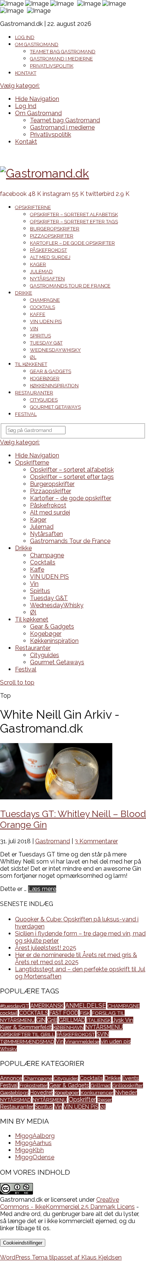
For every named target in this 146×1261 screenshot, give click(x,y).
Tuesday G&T (46, 343)
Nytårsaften (47, 278)
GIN (41, 1020)
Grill (52, 1020)
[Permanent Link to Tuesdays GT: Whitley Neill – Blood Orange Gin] (56, 797)
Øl (33, 357)
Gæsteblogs (14, 1092)
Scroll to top (17, 682)
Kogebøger (45, 378)
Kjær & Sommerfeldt (26, 1027)
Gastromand (52, 841)
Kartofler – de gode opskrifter (72, 243)
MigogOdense (34, 1157)
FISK (85, 1013)
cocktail (9, 1013)
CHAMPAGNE (123, 1006)
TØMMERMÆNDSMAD (27, 1041)
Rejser (104, 1100)
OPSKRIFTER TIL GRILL (27, 1034)
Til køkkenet (31, 364)
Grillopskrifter (127, 1085)
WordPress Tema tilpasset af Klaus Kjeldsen (61, 1257)
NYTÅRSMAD (15, 1100)
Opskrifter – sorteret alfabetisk (74, 214)
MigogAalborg (35, 1135)
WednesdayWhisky (55, 350)
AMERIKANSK (47, 1005)
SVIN (103, 1034)
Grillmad (101, 1085)
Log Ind (24, 37)
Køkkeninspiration (54, 385)
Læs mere (42, 888)
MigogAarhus (33, 1143)
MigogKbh (29, 1150)
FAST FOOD (63, 1013)
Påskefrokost (48, 250)
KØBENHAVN (68, 1027)
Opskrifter (82, 1099)
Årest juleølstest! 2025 (45, 947)
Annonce (11, 1078)
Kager (38, 264)
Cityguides (44, 400)
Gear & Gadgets (50, 371)
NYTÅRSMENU (104, 1027)
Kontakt (25, 73)
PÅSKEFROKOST (76, 1034)
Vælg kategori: (20, 85)
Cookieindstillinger (22, 1243)
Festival (26, 414)
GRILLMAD (72, 1020)
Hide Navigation (37, 98)
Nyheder (126, 1092)
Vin (34, 328)
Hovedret (41, 1092)
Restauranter (34, 393)
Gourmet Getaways (55, 407)
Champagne (45, 300)
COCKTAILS (33, 1013)
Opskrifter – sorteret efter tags (74, 221)
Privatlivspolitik (51, 66)
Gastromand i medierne (61, 59)
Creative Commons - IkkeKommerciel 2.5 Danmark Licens (67, 1203)
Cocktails (42, 307)
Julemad (41, 271)
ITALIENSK (98, 1020)
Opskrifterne (33, 207)
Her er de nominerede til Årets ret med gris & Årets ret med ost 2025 (76, 958)
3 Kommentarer (96, 841)
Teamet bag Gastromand (62, 51)
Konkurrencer (96, 1092)
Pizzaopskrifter (51, 236)
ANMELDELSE (85, 1005)
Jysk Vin (123, 1020)
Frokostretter (33, 1085)
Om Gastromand (36, 44)
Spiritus (40, 336)
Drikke (23, 293)
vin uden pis (116, 1041)
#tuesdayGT (14, 1006)
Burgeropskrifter (54, 229)
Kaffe (37, 314)
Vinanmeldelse (82, 1041)
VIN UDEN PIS (46, 321)
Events (130, 1078)
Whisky (8, 1049)
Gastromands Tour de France (70, 286)
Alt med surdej (50, 257)
